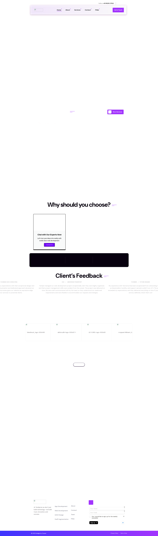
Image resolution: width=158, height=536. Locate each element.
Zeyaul (44, 533)
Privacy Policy (114, 533)
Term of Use (123, 533)
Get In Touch (118, 10)
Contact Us (49, 245)
